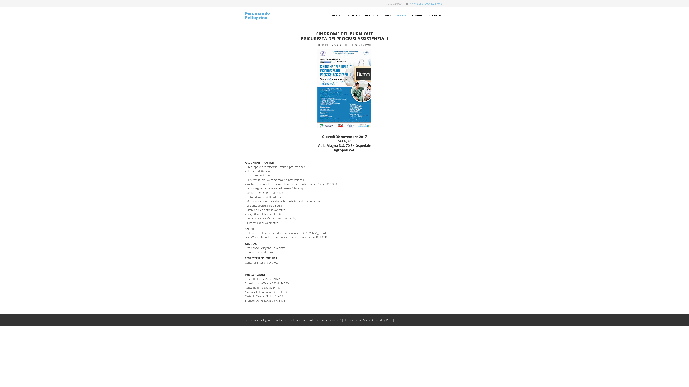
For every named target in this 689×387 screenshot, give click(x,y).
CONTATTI (434, 15)
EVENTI (401, 15)
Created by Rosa (382, 320)
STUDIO (417, 15)
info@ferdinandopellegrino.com (426, 3)
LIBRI (387, 15)
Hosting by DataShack (357, 320)
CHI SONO (353, 15)
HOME (336, 15)
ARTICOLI (371, 15)
